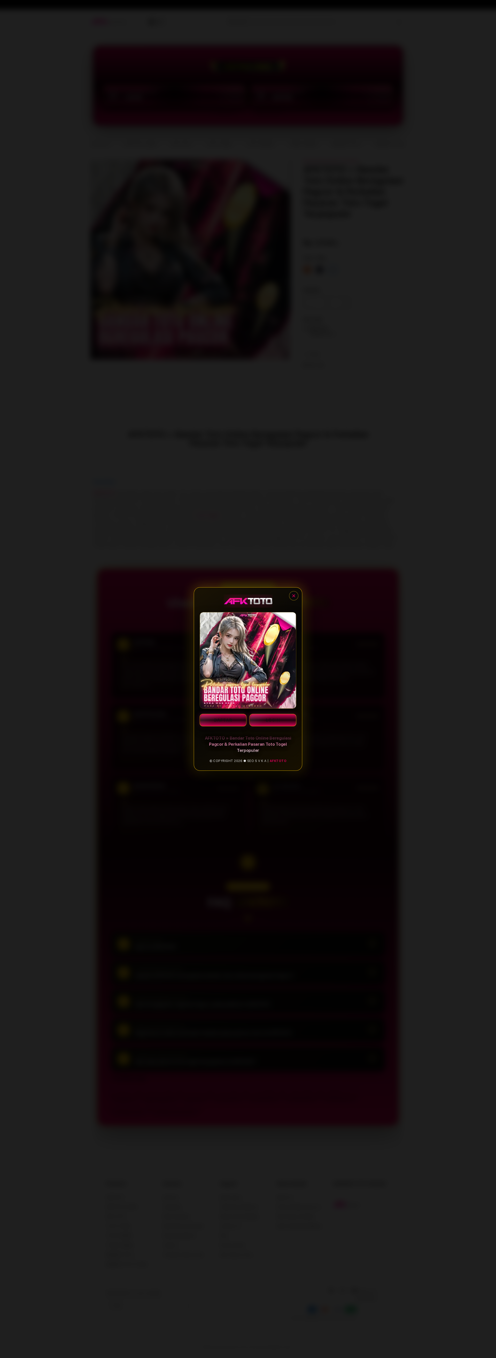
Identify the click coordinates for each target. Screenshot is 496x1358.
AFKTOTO (278, 761)
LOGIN (273, 720)
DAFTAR (223, 720)
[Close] (293, 595)
